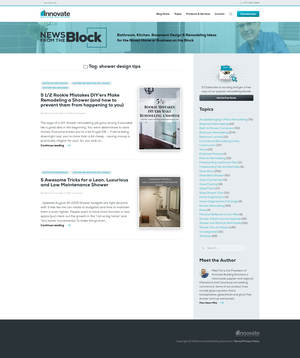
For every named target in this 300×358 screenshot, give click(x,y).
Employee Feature (211, 153)
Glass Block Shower (211, 175)
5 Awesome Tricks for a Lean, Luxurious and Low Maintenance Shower (84, 182)
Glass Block (206, 171)
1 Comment (77, 193)
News (202, 210)
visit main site (50, 2)
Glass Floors (207, 188)
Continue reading (52, 145)
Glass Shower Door (211, 192)
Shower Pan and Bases (55, 88)
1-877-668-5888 (250, 2)
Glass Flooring (208, 184)
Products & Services (198, 13)
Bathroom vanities (211, 137)
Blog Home (163, 13)
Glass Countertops (211, 179)
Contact (219, 13)
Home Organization (211, 197)
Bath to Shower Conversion (216, 128)
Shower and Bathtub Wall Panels (91, 83)
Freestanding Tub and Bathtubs (219, 166)
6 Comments (79, 113)
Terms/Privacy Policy (246, 341)
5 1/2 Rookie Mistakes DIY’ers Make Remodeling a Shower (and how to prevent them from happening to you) (82, 100)
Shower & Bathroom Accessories (220, 218)
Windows (205, 236)
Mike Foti (48, 113)
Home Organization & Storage (218, 201)
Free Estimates (248, 14)
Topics (178, 13)
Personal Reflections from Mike (218, 214)
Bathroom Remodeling (55, 83)
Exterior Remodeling (212, 158)
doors (203, 149)
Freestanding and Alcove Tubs (218, 162)
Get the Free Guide (226, 97)
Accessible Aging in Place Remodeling (223, 119)
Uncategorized (208, 231)
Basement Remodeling (213, 124)
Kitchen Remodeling (212, 205)
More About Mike (208, 302)
